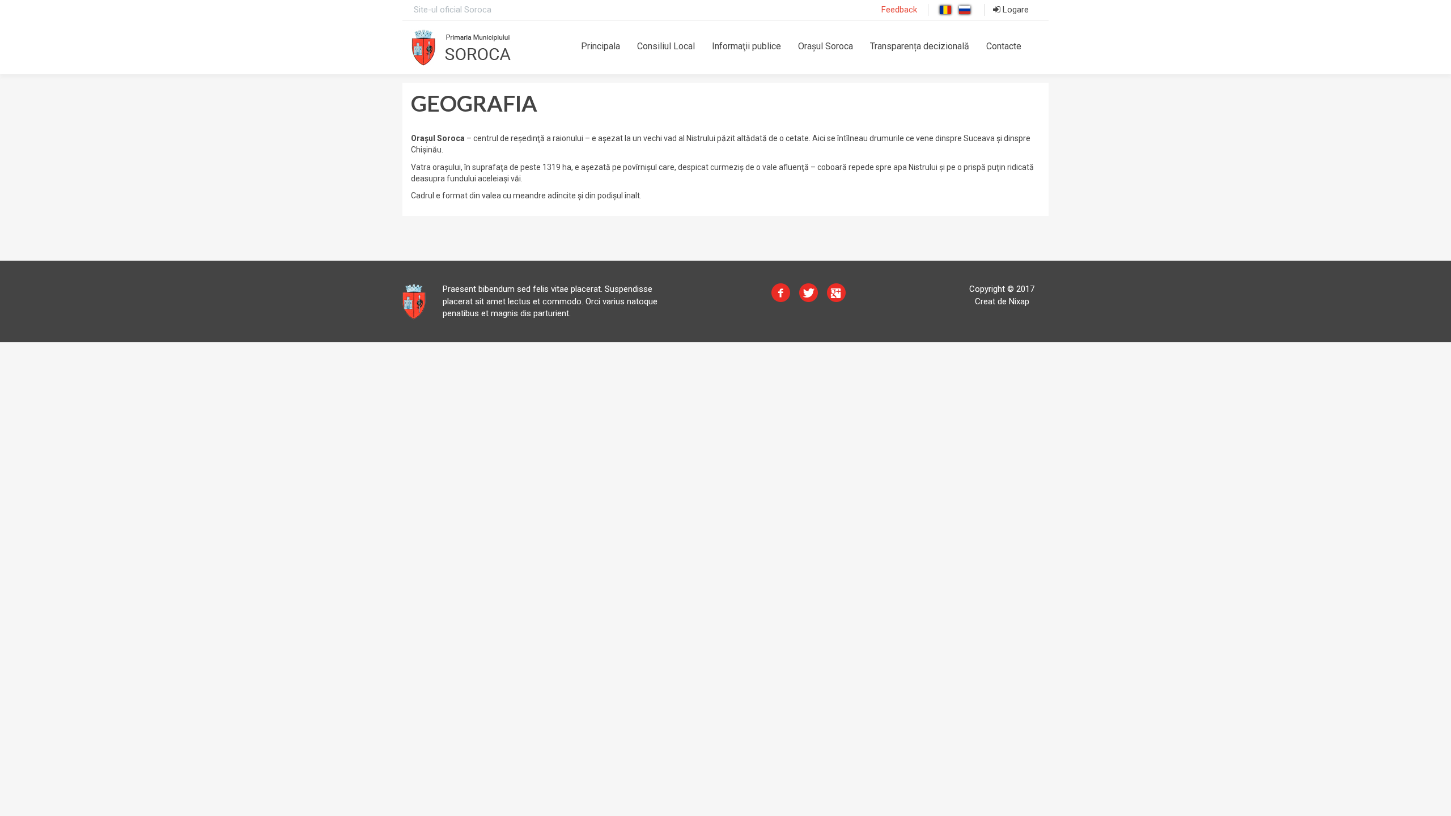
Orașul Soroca (825, 46)
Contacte (1003, 46)
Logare (1014, 10)
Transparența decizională (919, 46)
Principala (600, 46)
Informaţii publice (746, 46)
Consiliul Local (666, 46)
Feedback (899, 10)
